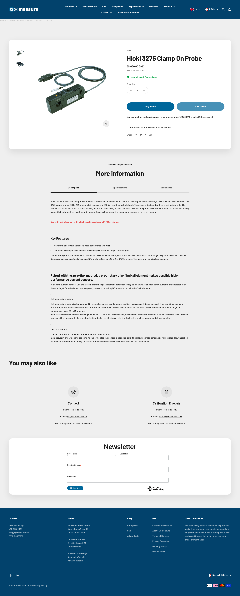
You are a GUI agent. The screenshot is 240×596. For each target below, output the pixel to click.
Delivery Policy (159, 546)
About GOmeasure (161, 530)
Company (71, 476)
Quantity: (131, 84)
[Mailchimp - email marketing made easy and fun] (155, 491)
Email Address (74, 465)
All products (133, 536)
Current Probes (16, 20)
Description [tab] (73, 187)
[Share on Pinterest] (145, 134)
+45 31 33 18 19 (77, 409)
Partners (153, 6)
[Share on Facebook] (136, 134)
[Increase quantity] (144, 90)
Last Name (125, 454)
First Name (72, 454)
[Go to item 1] (20, 53)
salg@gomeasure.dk (19, 532)
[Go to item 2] (20, 65)
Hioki (129, 50)
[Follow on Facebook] (11, 575)
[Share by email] (150, 134)
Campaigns (117, 6)
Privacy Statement (161, 541)
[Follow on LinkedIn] (18, 575)
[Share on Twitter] (140, 134)
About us (167, 6)
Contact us (106, 12)
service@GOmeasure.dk (170, 416)
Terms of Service (160, 536)
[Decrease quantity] (131, 90)
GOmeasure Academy (128, 12)
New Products (89, 6)
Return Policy (158, 551)
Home (3, 20)
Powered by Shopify (38, 585)
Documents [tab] (166, 187)
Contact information (162, 525)
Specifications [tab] (120, 187)
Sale (104, 6)
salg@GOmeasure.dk (77, 416)
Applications (134, 6)
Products (69, 6)
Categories (132, 525)
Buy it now (150, 106)
